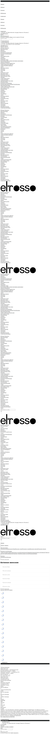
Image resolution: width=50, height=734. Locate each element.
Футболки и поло (5, 72)
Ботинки (3, 53)
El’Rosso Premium (5, 110)
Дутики (7, 63)
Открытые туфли (4, 59)
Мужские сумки (4, 173)
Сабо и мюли (9, 60)
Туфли (2, 86)
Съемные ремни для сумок (7, 80)
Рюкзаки (3, 77)
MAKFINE (3, 700)
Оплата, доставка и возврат (7, 726)
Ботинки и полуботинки (6, 52)
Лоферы (2, 57)
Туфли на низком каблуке (7, 65)
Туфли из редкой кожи (9, 86)
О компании (3, 724)
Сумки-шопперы (4, 79)
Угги (14, 63)
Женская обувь (4, 111)
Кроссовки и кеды (5, 56)
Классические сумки (5, 76)
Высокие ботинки (9, 84)
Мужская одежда (5, 169)
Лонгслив (3, 70)
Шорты (2, 99)
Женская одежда (5, 137)
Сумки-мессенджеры (5, 107)
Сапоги (11, 63)
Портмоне (3, 104)
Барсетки (3, 102)
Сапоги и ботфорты (5, 62)
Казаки (2, 55)
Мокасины (3, 58)
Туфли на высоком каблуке (7, 64)
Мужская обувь (4, 151)
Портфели (3, 105)
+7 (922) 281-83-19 (5, 523)
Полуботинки (8, 53)
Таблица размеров (5, 667)
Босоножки (3, 60)
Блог (2, 728)
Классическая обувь (5, 85)
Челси (2, 66)
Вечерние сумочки (5, 75)
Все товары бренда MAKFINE (8, 716)
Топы (2, 71)
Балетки (2, 50)
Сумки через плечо (5, 78)
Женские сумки (4, 143)
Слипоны (3, 92)
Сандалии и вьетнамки (17, 60)
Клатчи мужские (4, 103)
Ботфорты (3, 63)
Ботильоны (3, 51)
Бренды (2, 725)
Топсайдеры (3, 93)
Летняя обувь (4, 89)
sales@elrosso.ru (4, 33)
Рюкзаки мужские (5, 106)
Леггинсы (3, 69)
